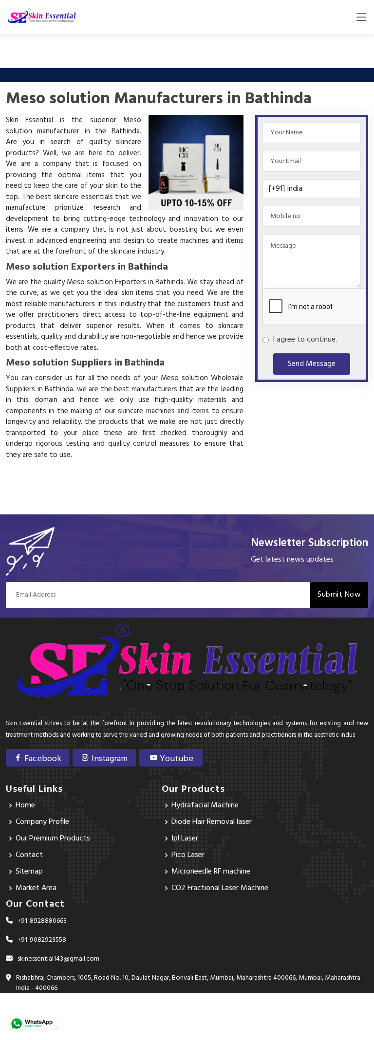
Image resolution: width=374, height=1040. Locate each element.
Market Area (36, 888)
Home (25, 805)
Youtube (175, 759)
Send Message (312, 364)
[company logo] (42, 17)
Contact (29, 855)
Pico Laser (188, 855)
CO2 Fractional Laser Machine (219, 888)
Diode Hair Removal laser (211, 822)
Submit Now (339, 594)
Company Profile (42, 822)
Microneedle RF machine (210, 872)
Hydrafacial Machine (205, 805)
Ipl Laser (184, 838)
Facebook (41, 759)
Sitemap (29, 872)
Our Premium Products (53, 838)
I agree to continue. (303, 340)
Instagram (109, 759)
